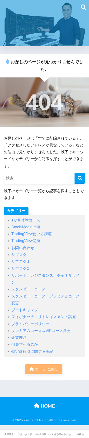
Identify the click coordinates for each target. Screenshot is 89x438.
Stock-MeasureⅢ (26, 227)
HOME (47, 405)
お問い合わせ (22, 248)
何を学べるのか (24, 344)
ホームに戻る (46, 369)
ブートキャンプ (24, 310)
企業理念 (19, 338)
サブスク (19, 255)
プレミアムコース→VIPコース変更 (41, 331)
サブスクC (20, 269)
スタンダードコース (28, 289)
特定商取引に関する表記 (32, 351)
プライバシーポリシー (30, 324)
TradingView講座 (25, 241)
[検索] (80, 178)
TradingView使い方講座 (31, 234)
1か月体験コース (25, 220)
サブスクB (20, 261)
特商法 (80, 434)
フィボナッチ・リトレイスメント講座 (43, 317)
